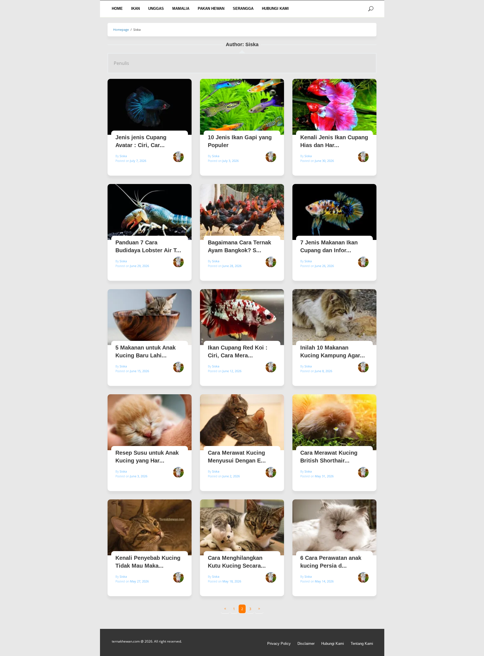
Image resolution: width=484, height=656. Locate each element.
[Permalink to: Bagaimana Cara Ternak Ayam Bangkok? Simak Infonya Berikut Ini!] (242, 212)
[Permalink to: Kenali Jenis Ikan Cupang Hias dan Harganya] (334, 107)
